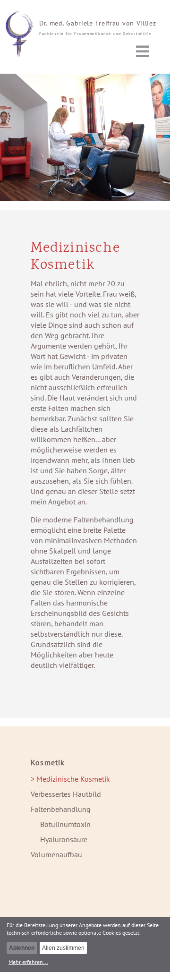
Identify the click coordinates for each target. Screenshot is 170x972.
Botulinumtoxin (65, 824)
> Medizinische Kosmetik (70, 779)
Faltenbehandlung (61, 809)
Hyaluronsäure (63, 839)
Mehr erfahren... (28, 961)
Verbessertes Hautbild (66, 794)
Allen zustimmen (63, 948)
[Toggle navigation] (142, 51)
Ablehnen (21, 948)
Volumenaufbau (56, 854)
